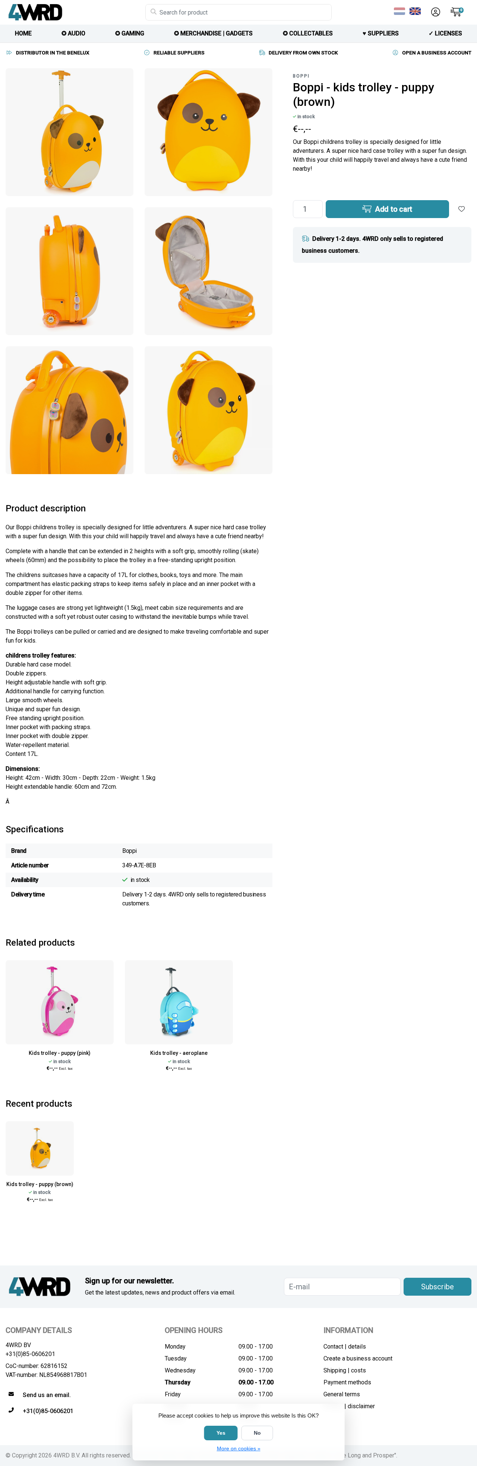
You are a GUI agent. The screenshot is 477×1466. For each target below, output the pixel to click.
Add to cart (392, 209)
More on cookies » (238, 1448)
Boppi (301, 76)
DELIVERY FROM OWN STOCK (303, 53)
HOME (23, 33)
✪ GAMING (129, 33)
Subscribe (437, 1286)
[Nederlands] (401, 11)
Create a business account (357, 1358)
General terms (341, 1394)
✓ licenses (445, 33)
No (257, 1433)
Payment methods (347, 1382)
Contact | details (344, 1346)
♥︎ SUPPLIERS (381, 33)
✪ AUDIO (73, 33)
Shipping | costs (344, 1370)
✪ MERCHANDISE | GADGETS (213, 33)
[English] (417, 11)
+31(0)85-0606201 (30, 1354)
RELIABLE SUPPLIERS (179, 53)
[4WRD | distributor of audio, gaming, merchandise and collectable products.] (75, 12)
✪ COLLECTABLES (308, 33)
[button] (434, 12)
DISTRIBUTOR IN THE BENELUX (52, 53)
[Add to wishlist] (461, 209)
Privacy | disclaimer (349, 1406)
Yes (221, 1433)
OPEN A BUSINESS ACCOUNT (436, 53)
